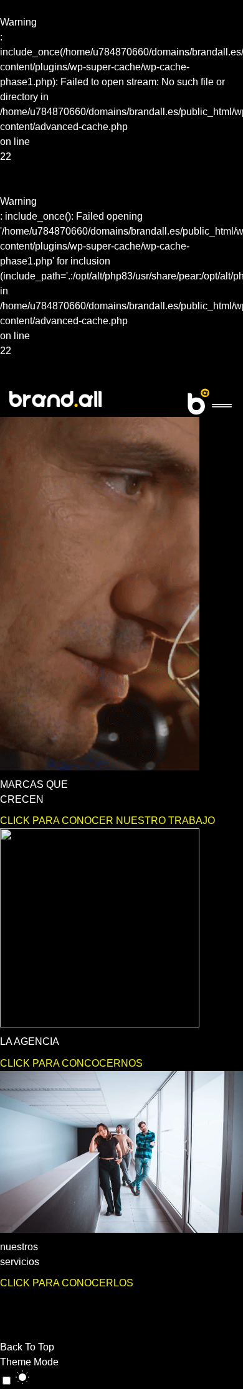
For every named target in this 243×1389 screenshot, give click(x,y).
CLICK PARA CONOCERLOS (66, 1283)
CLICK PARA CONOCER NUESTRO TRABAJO (107, 820)
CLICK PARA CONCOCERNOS (71, 1063)
